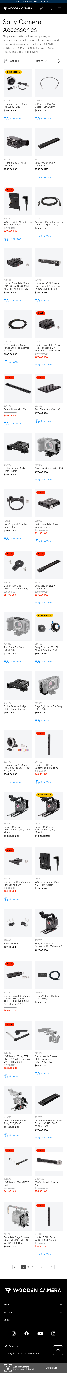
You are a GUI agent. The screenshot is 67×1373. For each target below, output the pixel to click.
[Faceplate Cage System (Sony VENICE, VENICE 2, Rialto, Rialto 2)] (18, 1216)
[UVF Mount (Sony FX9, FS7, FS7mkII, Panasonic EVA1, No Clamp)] (18, 1035)
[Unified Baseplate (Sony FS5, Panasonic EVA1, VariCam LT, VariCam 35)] (49, 324)
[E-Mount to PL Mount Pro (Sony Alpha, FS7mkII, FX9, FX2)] (18, 744)
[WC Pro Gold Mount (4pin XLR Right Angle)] (18, 201)
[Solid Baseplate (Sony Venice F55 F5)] (49, 503)
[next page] (51, 1267)
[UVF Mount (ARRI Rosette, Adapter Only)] (18, 565)
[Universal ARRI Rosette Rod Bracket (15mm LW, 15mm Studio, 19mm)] (49, 262)
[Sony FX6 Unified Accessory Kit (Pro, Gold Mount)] (18, 806)
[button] (50, 8)
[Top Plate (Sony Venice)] (49, 388)
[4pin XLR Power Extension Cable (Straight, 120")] (49, 201)
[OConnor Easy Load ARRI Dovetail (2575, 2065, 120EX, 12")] (49, 1100)
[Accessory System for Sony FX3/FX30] (18, 1100)
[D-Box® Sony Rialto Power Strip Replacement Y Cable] (18, 324)
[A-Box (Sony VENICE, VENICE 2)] (18, 142)
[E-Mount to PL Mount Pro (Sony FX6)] (18, 83)
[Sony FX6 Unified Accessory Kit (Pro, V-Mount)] (49, 806)
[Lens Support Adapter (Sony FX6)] (18, 503)
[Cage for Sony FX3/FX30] (49, 447)
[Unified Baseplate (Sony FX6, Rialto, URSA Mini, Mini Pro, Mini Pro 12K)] (18, 262)
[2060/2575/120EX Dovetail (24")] (49, 565)
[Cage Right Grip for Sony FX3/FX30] (49, 685)
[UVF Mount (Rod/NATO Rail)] (18, 1161)
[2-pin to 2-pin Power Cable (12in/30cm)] (49, 83)
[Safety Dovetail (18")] (18, 388)
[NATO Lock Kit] (18, 923)
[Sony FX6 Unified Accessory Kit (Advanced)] (49, 923)
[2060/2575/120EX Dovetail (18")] (49, 142)
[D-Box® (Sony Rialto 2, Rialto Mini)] (49, 975)
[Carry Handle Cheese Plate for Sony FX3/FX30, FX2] (49, 1035)
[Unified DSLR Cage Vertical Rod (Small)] (49, 1216)
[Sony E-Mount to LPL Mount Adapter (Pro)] (49, 626)
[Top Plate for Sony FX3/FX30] (18, 626)
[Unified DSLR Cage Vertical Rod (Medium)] (49, 744)
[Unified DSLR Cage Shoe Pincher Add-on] (18, 861)
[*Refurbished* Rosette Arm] (49, 1161)
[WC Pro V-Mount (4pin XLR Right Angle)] (49, 861)
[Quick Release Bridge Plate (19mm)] (18, 447)
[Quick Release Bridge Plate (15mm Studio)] (18, 685)
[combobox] (21, 61)
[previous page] (14, 1267)
